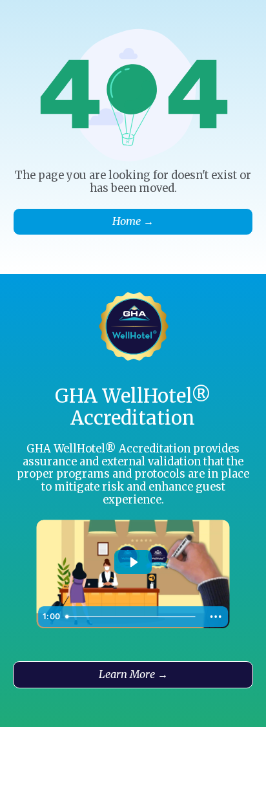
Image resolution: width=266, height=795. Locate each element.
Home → (133, 221)
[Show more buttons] (215, 616)
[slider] (131, 616)
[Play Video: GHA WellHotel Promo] (133, 562)
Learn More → (133, 674)
